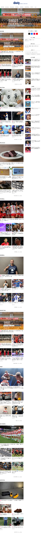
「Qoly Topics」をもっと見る (18, 139)
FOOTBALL (2, 198)
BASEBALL (2, 255)
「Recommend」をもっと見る (17, 195)
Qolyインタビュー (34, 52)
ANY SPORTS (2, 423)
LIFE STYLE (2, 480)
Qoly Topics (2, 87)
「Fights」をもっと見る (18, 420)
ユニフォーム (28, 52)
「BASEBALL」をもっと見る (18, 307)
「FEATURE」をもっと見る (18, 84)
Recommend (2, 142)
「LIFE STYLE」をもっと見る (18, 532)
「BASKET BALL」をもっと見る (17, 363)
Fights (1, 366)
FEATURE (2, 31)
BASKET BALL (3, 310)
